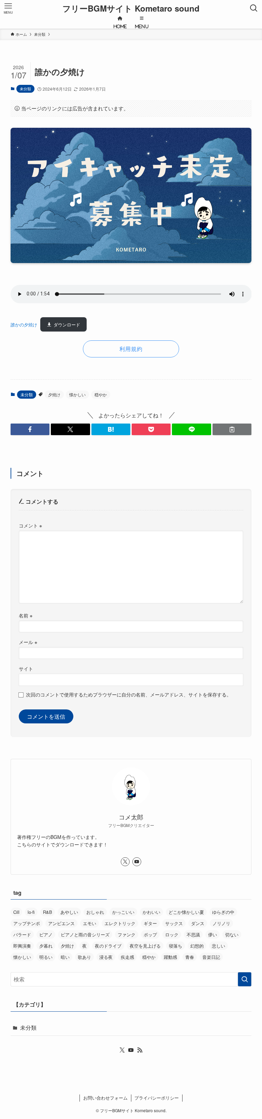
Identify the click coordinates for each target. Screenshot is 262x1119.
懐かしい (77, 394)
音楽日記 (211, 957)
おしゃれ (95, 912)
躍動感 (170, 957)
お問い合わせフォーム (105, 1097)
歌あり (84, 957)
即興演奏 (22, 945)
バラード (22, 934)
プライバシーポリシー (156, 1097)
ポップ (150, 934)
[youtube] (136, 861)
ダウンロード (67, 324)
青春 (189, 957)
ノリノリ (221, 923)
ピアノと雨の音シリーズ (85, 934)
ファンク (126, 934)
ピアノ (46, 934)
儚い (212, 934)
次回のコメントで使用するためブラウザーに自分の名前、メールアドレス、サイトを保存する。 (128, 694)
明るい (46, 957)
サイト (26, 668)
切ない (231, 934)
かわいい (151, 912)
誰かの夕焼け (24, 324)
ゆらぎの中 (223, 912)
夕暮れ (46, 945)
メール (28, 641)
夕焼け (54, 394)
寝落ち (175, 945)
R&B (47, 912)
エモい (89, 923)
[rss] (139, 1050)
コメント (30, 525)
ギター (150, 923)
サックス (174, 923)
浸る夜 (106, 957)
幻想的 (197, 945)
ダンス (197, 923)
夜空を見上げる (145, 945)
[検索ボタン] (254, 8)
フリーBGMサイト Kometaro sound (131, 8)
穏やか (100, 394)
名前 (25, 615)
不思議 (193, 934)
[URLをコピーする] (232, 429)
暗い (65, 957)
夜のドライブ (108, 945)
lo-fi (31, 912)
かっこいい (123, 912)
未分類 (25, 88)
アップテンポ (26, 923)
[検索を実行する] (244, 979)
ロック (171, 934)
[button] (30, 429)
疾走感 (127, 957)
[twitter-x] (125, 861)
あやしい (69, 912)
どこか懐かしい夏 (186, 912)
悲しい (218, 945)
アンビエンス (61, 923)
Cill (16, 912)
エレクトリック (119, 923)
